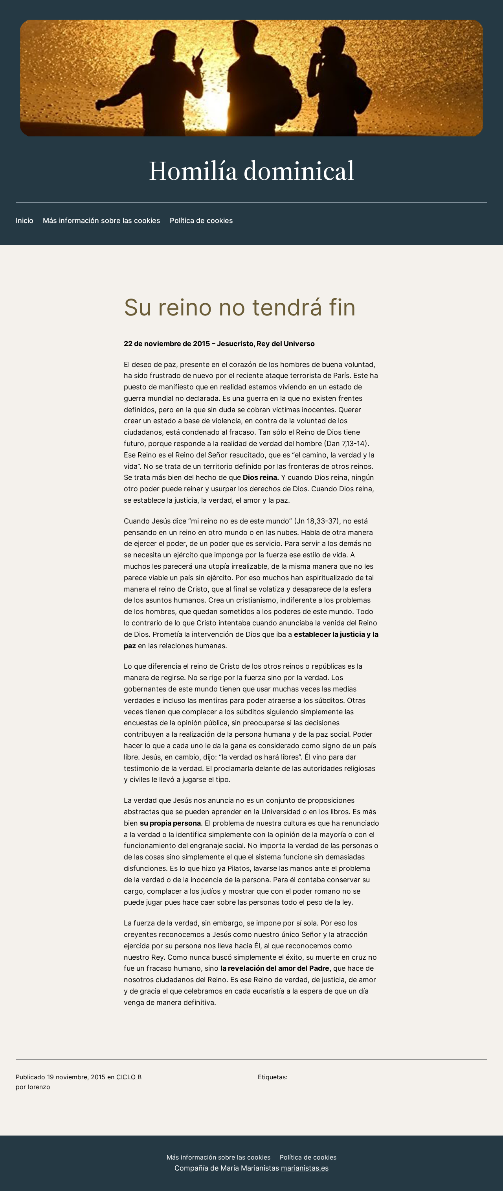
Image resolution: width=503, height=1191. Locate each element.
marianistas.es (305, 1168)
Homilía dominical (251, 170)
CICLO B (128, 1077)
